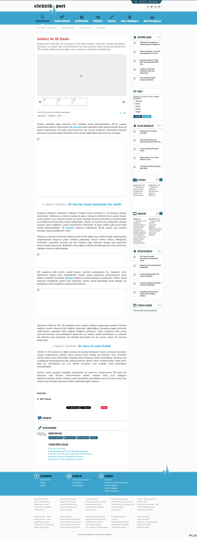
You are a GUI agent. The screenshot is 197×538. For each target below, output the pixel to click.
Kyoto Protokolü (65, 517)
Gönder (137, 116)
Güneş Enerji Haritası (67, 502)
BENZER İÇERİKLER (144, 251)
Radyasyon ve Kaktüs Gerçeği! (148, 132)
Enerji (138, 104)
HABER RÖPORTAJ (42, 21)
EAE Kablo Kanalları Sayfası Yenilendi (147, 79)
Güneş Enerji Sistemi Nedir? (70, 519)
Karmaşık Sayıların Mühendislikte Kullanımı (67, 457)
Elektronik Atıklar (66, 510)
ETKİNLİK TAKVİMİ (144, 305)
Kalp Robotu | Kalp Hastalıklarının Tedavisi (66, 459)
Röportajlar (101, 28)
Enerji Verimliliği (143, 519)
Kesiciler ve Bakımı (118, 517)
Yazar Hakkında (56, 438)
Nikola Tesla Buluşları (42, 502)
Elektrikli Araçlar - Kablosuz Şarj (123, 504)
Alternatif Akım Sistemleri (120, 522)
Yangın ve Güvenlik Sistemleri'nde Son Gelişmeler (147, 71)
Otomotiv (139, 101)
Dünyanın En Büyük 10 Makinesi (153, 193)
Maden (138, 109)
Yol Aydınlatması (92, 499)
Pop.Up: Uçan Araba (58, 449)
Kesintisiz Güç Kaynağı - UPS (148, 504)
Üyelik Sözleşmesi (112, 491)
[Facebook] (148, 8)
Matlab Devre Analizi (41, 522)
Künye (42, 482)
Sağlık (138, 112)
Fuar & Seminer (85, 28)
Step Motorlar (90, 510)
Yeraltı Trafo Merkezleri (68, 507)
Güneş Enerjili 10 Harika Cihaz (149, 150)
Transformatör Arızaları (94, 522)
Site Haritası (77, 482)
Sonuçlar (147, 116)
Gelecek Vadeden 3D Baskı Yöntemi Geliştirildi (150, 284)
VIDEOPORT (141, 213)
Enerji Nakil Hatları (144, 525)
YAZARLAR (111, 21)
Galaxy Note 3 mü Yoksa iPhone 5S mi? (149, 158)
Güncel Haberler (68, 28)
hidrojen (69, 278)
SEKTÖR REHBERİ (81, 21)
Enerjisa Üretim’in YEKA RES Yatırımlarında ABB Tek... (149, 62)
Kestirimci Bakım (143, 527)
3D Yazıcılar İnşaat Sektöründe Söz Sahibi (94, 204)
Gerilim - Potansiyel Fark (146, 499)
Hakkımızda (45, 480)
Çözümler (108, 480)
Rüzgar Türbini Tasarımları (95, 517)
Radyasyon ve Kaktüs (145, 510)
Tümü (159, 37)
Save (105, 408)
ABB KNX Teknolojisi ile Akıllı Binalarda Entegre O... (150, 43)
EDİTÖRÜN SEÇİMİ (144, 37)
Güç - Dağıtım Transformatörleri (97, 527)
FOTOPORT (141, 180)
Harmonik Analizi (143, 517)
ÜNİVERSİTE (98, 21)
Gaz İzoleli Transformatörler (96, 519)
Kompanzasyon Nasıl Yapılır (96, 502)
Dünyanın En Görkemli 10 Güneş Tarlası (138, 193)
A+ (125, 112)
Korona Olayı (116, 510)
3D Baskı (51, 116)
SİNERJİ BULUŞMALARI (152, 21)
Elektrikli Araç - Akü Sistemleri (122, 502)
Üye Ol (144, 2)
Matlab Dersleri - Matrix (42, 517)
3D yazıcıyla (76, 127)
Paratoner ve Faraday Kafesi (147, 522)
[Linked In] (156, 8)
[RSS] (159, 8)
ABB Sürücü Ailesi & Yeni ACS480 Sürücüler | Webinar (155, 232)
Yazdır (94, 438)
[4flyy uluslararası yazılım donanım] (193, 535)
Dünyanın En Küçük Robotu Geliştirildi (150, 266)
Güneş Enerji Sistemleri (42, 507)
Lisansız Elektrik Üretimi (68, 504)
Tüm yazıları (70, 438)
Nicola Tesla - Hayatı (41, 504)
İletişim (43, 485)
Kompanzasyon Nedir (93, 504)
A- (121, 113)
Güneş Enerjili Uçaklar (68, 499)
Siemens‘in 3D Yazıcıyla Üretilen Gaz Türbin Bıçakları (71, 454)
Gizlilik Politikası (111, 488)
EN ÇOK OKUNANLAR (145, 126)
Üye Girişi (154, 2)
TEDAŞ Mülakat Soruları (146, 507)
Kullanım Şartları (111, 485)
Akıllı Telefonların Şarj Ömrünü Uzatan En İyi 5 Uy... (150, 141)
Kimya (138, 106)
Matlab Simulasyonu (41, 527)
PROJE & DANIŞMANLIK (130, 21)
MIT (59, 116)
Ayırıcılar (114, 519)
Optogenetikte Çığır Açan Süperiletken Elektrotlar (69, 451)
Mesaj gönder (83, 438)
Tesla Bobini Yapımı (41, 499)
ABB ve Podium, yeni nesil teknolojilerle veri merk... (150, 52)
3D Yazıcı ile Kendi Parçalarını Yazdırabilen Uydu (149, 258)
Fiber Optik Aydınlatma (119, 499)
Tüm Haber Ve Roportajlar (46, 28)
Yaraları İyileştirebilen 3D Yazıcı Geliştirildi (149, 275)
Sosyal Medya (77, 485)
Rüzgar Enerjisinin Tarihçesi (70, 525)
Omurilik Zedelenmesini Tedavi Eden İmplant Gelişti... (149, 294)
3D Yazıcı (41, 116)
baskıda (70, 228)
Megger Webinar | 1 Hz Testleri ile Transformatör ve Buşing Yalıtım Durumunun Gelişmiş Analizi (139, 238)
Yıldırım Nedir (39, 510)
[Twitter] (152, 8)
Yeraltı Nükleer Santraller (95, 507)
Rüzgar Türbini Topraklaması (70, 522)
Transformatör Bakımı (93, 525)
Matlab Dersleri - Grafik (42, 519)
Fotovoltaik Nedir (117, 507)
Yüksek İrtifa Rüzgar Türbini (70, 527)
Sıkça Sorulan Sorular (80, 480)
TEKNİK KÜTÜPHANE (62, 21)
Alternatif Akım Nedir (118, 527)
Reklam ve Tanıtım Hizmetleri (116, 482)
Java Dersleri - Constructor (44, 525)
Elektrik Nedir (142, 502)
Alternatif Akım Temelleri (120, 525)
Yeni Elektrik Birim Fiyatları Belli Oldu (150, 167)
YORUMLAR (46, 418)
